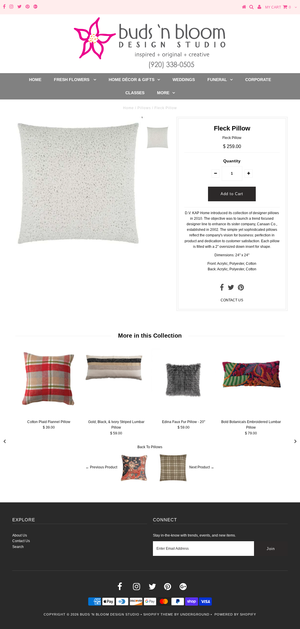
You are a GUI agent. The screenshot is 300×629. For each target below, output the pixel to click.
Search (18, 547)
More (163, 92)
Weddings (184, 79)
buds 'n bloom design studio (109, 614)
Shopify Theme (158, 614)
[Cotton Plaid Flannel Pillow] (49, 407)
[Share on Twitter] (231, 289)
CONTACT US (232, 300)
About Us (19, 535)
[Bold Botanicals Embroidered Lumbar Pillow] (251, 398)
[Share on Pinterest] (241, 289)
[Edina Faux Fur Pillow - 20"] (183, 412)
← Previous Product (101, 467)
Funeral (217, 79)
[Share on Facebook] (222, 289)
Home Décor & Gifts (131, 79)
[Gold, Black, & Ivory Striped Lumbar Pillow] (116, 385)
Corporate (258, 79)
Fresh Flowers (72, 79)
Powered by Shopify (235, 614)
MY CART (278, 7)
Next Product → (201, 467)
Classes (134, 92)
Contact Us (21, 541)
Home (35, 79)
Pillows (144, 108)
